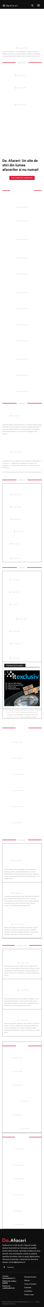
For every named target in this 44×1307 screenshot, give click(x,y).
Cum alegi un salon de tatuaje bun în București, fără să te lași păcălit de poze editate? (21, 652)
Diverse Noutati (8, 48)
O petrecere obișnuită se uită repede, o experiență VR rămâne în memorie (22, 1174)
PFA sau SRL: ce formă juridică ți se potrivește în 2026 (19, 539)
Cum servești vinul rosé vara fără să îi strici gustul (21, 984)
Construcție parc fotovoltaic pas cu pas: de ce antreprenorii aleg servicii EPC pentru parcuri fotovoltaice (21, 552)
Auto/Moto (8, 531)
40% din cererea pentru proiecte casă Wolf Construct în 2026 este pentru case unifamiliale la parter (21, 736)
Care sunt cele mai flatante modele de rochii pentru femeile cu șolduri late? (20, 639)
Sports (7, 861)
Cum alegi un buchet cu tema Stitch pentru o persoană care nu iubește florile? (20, 444)
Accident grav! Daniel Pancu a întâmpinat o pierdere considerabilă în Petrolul (21, 83)
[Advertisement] (22, 130)
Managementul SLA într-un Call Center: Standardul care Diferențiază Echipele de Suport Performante (22, 1189)
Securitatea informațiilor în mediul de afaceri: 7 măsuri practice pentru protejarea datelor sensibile (21, 1159)
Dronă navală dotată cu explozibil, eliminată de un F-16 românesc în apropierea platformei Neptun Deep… (21, 268)
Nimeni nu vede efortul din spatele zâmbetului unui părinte (20, 1110)
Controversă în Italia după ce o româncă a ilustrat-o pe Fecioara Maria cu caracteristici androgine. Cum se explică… (22, 251)
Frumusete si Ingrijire (11, 1101)
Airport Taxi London (13, 712)
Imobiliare (7, 742)
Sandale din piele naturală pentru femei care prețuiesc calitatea (21, 599)
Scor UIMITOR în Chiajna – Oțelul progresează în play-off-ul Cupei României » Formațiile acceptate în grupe (22, 303)
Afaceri (7, 494)
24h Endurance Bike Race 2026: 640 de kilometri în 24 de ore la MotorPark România (21, 851)
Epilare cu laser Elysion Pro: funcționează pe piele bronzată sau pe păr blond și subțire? (21, 1095)
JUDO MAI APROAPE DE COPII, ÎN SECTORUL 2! (19, 887)
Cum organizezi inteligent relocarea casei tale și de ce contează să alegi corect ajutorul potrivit (20, 768)
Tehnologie (8, 1149)
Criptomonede (12, 717)
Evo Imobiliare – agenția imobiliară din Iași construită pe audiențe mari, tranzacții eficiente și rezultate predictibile (23, 784)
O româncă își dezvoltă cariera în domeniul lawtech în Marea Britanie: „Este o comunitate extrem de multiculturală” (19, 33)
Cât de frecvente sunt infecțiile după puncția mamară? (21, 1053)
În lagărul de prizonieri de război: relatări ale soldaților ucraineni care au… (22, 216)
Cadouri (5, 452)
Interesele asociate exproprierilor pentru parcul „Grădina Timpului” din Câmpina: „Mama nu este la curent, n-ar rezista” (22, 352)
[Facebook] (4, 1267)
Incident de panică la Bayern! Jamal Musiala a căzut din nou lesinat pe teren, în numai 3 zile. (22, 369)
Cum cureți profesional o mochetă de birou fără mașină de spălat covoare (19, 955)
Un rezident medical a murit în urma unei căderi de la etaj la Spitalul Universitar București (22, 335)
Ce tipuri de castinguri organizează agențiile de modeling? (19, 626)
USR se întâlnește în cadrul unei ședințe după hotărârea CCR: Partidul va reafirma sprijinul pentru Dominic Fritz (23, 319)
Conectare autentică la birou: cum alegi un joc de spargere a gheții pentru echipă (21, 587)
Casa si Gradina (9, 619)
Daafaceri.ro (31, 1302)
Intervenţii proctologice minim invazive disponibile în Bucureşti (22, 1080)
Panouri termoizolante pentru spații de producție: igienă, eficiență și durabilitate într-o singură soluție (22, 1205)
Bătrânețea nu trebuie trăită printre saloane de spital (20, 1067)
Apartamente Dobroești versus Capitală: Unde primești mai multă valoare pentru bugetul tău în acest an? (22, 801)
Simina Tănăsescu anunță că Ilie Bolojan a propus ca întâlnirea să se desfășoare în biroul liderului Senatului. (23, 385)
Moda (6, 579)
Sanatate (7, 1057)
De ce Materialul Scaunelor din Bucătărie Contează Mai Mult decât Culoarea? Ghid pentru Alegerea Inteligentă (22, 752)
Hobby (6, 592)
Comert (5, 416)
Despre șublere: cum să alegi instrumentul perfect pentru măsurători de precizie (21, 613)
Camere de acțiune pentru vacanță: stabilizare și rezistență (20, 1144)
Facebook (10, 1267)
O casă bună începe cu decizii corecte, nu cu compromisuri (21, 1014)
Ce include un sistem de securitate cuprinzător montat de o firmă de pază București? (18, 69)
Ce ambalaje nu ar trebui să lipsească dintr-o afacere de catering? (20, 514)
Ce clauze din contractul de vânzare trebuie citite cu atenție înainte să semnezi (20, 817)
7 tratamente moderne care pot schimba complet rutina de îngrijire (23, 1124)
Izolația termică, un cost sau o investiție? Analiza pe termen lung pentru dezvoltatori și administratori (21, 488)
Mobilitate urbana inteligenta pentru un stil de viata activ (22, 1220)
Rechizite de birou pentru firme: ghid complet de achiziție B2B (21, 410)
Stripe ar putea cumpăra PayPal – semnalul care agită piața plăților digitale (21, 917)
